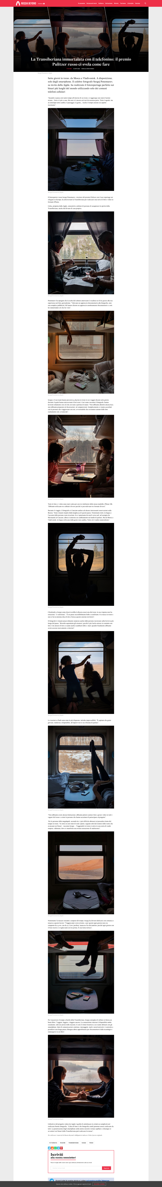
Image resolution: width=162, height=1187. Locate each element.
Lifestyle (130, 3)
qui (78, 1184)
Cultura (101, 3)
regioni (62, 1143)
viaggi (84, 1143)
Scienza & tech (92, 3)
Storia (116, 3)
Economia (81, 3)
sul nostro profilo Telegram (97, 1181)
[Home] (18, 3)
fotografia (53, 1143)
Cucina (137, 3)
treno (91, 1143)
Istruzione (108, 3)
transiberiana (73, 1143)
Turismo (123, 3)
